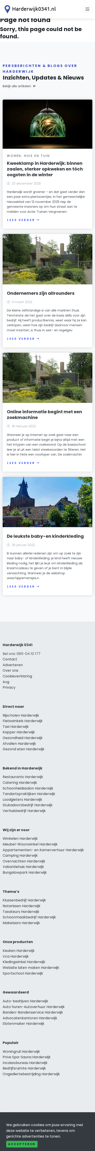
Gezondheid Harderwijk (23, 737)
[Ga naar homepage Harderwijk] (29, 9)
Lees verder (21, 220)
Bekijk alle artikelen (17, 86)
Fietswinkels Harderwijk (23, 720)
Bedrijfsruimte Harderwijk (24, 1068)
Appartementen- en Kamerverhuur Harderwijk (43, 850)
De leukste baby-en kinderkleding (45, 536)
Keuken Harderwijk (19, 950)
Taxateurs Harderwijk (21, 911)
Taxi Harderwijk (16, 726)
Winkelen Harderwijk (20, 838)
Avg (6, 681)
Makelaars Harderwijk (21, 922)
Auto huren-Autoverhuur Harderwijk (34, 1006)
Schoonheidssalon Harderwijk (28, 788)
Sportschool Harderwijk (23, 973)
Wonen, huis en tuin (28, 156)
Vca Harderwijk (16, 956)
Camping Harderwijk (20, 855)
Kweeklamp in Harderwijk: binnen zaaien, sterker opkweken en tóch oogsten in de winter (45, 169)
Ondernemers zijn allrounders (40, 293)
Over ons (10, 670)
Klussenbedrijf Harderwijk (24, 900)
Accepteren (22, 1144)
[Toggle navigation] (87, 9)
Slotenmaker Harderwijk (23, 1023)
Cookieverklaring (17, 676)
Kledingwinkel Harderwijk (24, 961)
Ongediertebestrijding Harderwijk (31, 1074)
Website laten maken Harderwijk (31, 967)
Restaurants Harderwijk (23, 776)
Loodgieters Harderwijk (22, 799)
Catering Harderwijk (20, 782)
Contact (10, 659)
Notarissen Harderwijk (21, 905)
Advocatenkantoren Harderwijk (30, 1018)
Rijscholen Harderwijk (21, 715)
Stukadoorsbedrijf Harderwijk (28, 805)
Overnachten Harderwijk (24, 861)
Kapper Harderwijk (19, 732)
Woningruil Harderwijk (21, 1051)
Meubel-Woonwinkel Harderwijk (30, 844)
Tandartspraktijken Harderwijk (29, 793)
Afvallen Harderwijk (19, 743)
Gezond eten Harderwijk (23, 749)
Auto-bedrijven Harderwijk (25, 1001)
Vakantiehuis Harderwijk (23, 866)
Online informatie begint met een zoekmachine (44, 415)
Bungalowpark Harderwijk (25, 872)
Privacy (9, 687)
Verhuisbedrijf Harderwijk (24, 810)
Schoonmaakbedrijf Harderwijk (29, 917)
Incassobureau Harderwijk (25, 1062)
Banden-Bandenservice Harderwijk (33, 1012)
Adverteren (13, 664)
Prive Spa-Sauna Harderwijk (27, 1057)
